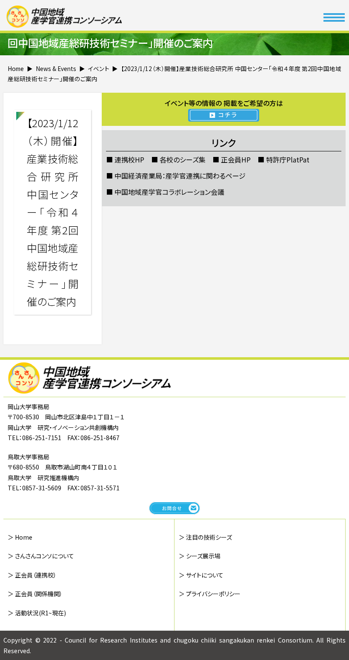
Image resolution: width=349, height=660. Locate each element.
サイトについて (204, 575)
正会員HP (236, 159)
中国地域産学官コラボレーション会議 (169, 192)
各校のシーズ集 (183, 159)
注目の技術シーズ (209, 537)
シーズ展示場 (203, 556)
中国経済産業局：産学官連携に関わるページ (180, 176)
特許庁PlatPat (287, 159)
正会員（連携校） (36, 575)
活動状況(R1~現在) (40, 613)
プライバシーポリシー (213, 593)
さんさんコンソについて (44, 556)
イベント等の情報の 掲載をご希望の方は (224, 103)
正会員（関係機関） (39, 593)
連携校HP (129, 159)
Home (23, 537)
